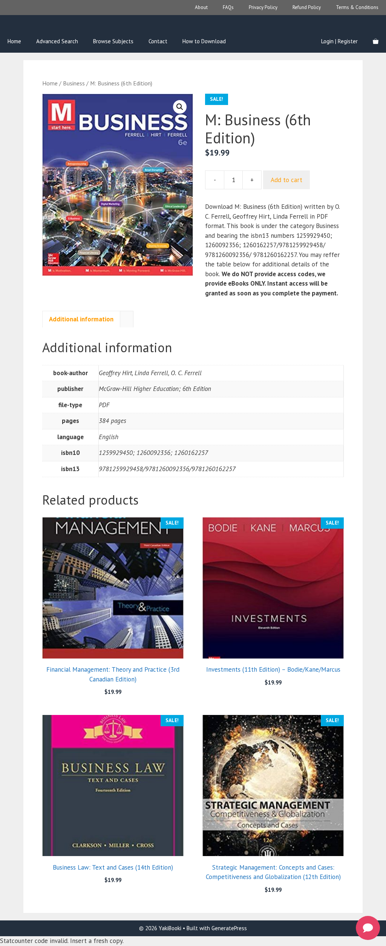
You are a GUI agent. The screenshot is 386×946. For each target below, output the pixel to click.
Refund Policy (307, 7)
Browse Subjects (113, 41)
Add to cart (286, 180)
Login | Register (339, 41)
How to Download (204, 41)
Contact (158, 41)
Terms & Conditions (357, 7)
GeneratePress (229, 928)
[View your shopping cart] (375, 41)
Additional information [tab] (81, 319)
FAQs (228, 7)
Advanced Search (57, 41)
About (201, 7)
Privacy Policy (263, 7)
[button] (180, 107)
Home (14, 41)
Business (74, 83)
